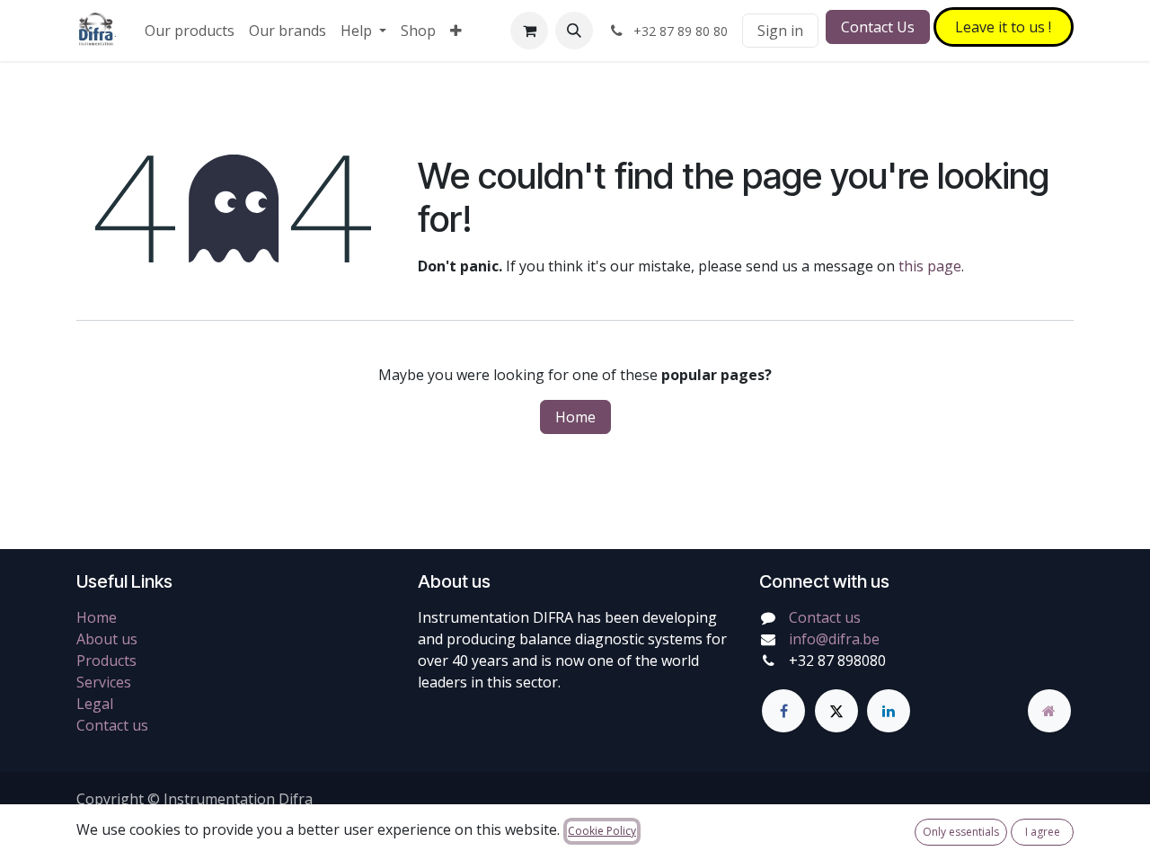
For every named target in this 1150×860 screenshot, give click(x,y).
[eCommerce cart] (529, 30)
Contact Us (878, 27)
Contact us (112, 725)
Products (106, 660)
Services (103, 682)
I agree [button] (1042, 831)
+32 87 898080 (837, 660)
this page (929, 266)
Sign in (780, 30)
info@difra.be (834, 639)
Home (575, 417)
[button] (574, 30)
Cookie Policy (602, 830)
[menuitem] (189, 31)
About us (106, 639)
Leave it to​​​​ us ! (1003, 27)
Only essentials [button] (961, 831)
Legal (94, 704)
